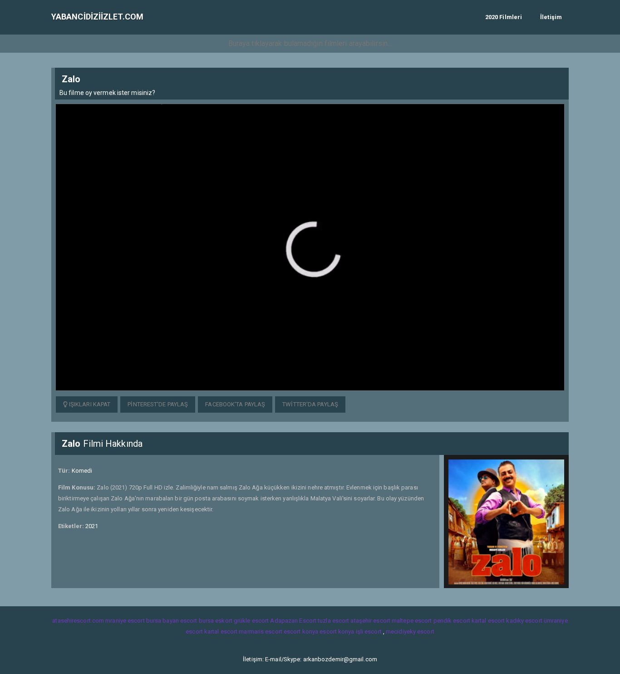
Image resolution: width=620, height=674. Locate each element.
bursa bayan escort (171, 620)
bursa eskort (215, 620)
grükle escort (251, 620)
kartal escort (488, 620)
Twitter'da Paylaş (310, 404)
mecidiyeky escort (410, 631)
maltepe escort (412, 620)
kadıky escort (524, 620)
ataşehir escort (370, 620)
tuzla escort (333, 620)
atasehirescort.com (78, 620)
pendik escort (451, 620)
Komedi (82, 470)
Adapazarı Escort (293, 620)
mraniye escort (124, 620)
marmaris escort (260, 631)
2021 (91, 526)
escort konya (301, 631)
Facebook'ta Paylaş (235, 404)
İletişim (551, 17)
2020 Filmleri (503, 17)
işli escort (369, 631)
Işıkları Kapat (89, 404)
